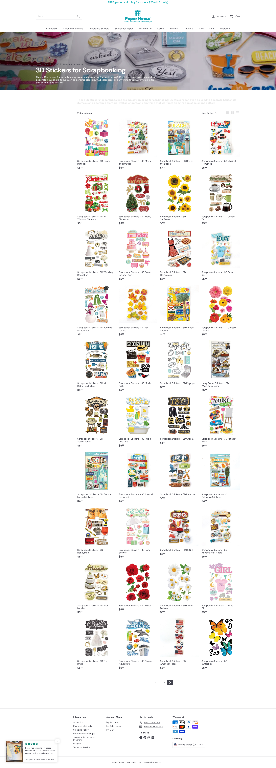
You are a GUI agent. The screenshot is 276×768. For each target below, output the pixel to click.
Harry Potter (145, 28)
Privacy (77, 743)
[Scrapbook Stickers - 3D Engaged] (179, 366)
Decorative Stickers (99, 28)
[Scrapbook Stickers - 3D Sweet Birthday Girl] (138, 256)
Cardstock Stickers (73, 28)
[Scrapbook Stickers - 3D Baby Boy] (221, 256)
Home (38, 64)
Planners (174, 28)
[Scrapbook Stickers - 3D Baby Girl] (221, 590)
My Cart (110, 729)
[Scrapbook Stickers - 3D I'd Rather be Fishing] (96, 367)
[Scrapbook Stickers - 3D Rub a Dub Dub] (138, 423)
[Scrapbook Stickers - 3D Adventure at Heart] (221, 534)
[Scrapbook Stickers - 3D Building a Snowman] (96, 312)
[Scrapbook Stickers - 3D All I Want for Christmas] (96, 201)
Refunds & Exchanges (84, 733)
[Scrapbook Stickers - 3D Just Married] (96, 590)
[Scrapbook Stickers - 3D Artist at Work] (221, 423)
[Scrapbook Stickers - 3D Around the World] (138, 479)
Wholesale (225, 28)
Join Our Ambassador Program (84, 738)
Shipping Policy (81, 729)
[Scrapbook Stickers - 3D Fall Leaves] (138, 312)
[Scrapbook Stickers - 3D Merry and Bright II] (138, 145)
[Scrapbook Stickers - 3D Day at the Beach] (179, 145)
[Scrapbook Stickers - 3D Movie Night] (138, 367)
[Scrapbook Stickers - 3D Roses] (138, 588)
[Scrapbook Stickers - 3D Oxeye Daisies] (179, 590)
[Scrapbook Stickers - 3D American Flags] (179, 645)
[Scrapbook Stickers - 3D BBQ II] (179, 533)
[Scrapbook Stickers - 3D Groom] (179, 421)
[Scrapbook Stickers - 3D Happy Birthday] (96, 145)
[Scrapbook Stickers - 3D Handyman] (96, 534)
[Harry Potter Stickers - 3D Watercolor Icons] (221, 367)
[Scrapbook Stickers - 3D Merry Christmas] (138, 201)
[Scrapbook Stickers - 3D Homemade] (179, 256)
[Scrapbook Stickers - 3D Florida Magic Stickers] (96, 479)
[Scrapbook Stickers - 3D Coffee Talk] (221, 201)
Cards (160, 28)
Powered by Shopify (152, 762)
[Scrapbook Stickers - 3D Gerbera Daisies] (221, 312)
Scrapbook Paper (124, 28)
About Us (78, 722)
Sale (211, 28)
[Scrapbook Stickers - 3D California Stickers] (221, 479)
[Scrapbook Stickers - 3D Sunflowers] (179, 201)
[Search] (78, 16)
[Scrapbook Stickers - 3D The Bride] (96, 645)
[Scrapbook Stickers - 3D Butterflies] (221, 645)
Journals (188, 28)
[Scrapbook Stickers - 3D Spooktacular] (96, 423)
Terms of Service (81, 747)
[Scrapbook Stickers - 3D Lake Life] (179, 477)
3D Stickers (51, 28)
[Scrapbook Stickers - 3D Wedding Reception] (96, 256)
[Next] (170, 682)
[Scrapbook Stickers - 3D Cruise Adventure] (138, 645)
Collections (49, 64)
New (201, 28)
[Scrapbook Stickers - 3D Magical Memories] (221, 145)
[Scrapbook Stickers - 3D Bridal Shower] (138, 534)
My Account (112, 722)
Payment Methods (82, 726)
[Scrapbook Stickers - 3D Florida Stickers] (179, 312)
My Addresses (113, 726)
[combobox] (59, 16)
